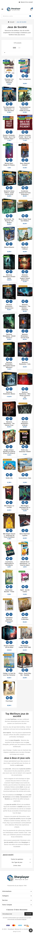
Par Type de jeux (17, 862)
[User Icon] (28, 9)
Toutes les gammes (17, 859)
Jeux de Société (8, 855)
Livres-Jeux (17, 865)
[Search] (30, 16)
